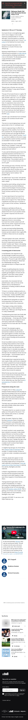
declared (9, 420)
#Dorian (17, 541)
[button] (14, 623)
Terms (17, 695)
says (8, 114)
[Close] (25, 3)
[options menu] (12, 23)
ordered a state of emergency (12, 449)
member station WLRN (15, 489)
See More (24, 683)
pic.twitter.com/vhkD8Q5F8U (15, 554)
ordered (18, 390)
